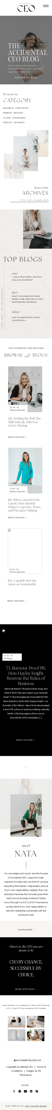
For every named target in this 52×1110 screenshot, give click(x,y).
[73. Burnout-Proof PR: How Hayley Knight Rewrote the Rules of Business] (26, 645)
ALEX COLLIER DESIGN (36, 1106)
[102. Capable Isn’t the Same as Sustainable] (25, 551)
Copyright (11, 1066)
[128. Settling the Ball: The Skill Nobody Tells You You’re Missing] (25, 389)
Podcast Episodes (17, 410)
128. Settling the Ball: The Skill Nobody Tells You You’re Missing (24, 422)
